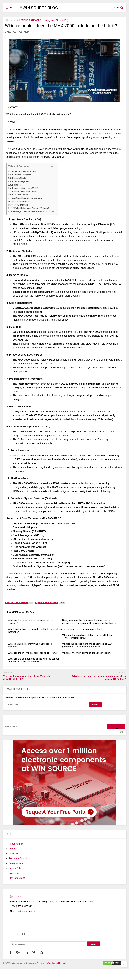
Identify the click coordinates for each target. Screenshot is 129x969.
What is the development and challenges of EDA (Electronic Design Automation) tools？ (87, 645)
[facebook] (10, 952)
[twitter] (33, 952)
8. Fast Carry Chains (19, 195)
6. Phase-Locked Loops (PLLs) (24, 188)
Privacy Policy (15, 868)
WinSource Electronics (58, 963)
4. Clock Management (20, 181)
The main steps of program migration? (82, 629)
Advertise (13, 853)
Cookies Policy (16, 863)
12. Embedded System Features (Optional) (30, 208)
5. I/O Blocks (16, 185)
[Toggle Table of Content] (50, 167)
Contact (13, 848)
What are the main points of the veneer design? (86, 652)
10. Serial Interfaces (20, 201)
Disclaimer (14, 873)
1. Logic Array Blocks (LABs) (23, 171)
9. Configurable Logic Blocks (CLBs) (26, 198)
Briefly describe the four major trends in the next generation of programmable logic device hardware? (89, 621)
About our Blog (16, 843)
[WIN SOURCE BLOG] (37, 8)
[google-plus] (18, 952)
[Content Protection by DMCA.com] (114, 964)
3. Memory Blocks (18, 178)
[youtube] (41, 952)
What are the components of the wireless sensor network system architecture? (33, 660)
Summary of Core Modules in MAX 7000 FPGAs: (32, 211)
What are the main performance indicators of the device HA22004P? (99, 678)
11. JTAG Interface (19, 205)
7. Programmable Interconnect (23, 191)
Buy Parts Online (17, 878)
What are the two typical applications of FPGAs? (33, 652)
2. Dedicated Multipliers (20, 175)
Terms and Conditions (20, 858)
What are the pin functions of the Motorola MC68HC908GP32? (26, 678)
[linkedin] (26, 952)
